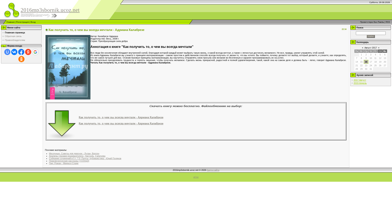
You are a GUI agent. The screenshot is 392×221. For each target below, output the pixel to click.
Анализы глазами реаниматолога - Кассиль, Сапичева (77, 156)
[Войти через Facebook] (21, 52)
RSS (388, 22)
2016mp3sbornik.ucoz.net (50, 10)
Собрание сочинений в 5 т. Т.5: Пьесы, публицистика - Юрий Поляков (85, 158)
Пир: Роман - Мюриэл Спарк (63, 163)
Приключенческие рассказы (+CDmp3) (69, 161)
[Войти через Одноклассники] (21, 59)
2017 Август (360, 80)
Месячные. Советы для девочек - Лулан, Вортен (74, 153)
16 (366, 62)
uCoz (196, 177)
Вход (33, 22)
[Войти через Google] (35, 52)
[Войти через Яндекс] (28, 52)
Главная (10, 22)
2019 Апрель (360, 83)
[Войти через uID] (7, 52)
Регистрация (22, 22)
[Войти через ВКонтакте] (14, 52)
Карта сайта (213, 170)
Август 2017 (370, 47)
